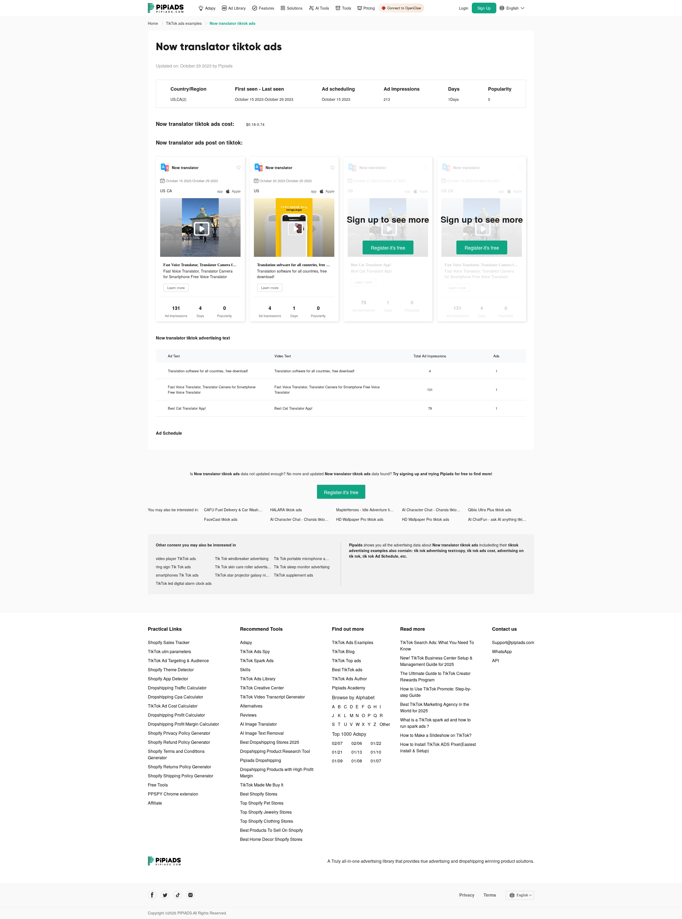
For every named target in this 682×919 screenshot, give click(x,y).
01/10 (376, 752)
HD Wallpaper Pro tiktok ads (359, 519)
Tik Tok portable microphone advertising (303, 558)
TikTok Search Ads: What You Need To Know (437, 645)
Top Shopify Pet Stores (261, 803)
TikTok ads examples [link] (184, 23)
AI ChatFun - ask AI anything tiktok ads (501, 519)
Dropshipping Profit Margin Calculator (183, 724)
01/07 (376, 761)
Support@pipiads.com (513, 642)
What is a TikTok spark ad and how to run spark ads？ (435, 723)
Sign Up (484, 8)
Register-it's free (388, 247)
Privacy (466, 895)
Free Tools (158, 785)
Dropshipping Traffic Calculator (177, 688)
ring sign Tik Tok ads (173, 566)
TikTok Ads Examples (352, 642)
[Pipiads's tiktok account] (177, 895)
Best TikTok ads (347, 669)
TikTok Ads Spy (255, 651)
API (495, 660)
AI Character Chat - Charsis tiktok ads (434, 509)
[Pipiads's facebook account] (152, 895)
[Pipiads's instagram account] (190, 895)
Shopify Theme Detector (171, 669)
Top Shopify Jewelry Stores (266, 812)
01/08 (356, 761)
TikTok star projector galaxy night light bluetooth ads (244, 575)
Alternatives (251, 706)
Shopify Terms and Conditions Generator (176, 754)
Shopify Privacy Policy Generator (179, 733)
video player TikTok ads (176, 558)
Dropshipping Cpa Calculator (175, 697)
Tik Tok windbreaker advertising (242, 558)
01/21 (337, 752)
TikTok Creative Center (262, 688)
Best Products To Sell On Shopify (271, 830)
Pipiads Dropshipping (260, 760)
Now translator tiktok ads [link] (232, 23)
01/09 (337, 761)
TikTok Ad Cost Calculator (172, 706)
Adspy (246, 642)
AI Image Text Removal (262, 733)
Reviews (248, 715)
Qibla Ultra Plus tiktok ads (489, 509)
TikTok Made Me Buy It (261, 785)
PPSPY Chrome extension (173, 794)
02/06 (356, 743)
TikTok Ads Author (349, 679)
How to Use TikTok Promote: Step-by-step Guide (435, 692)
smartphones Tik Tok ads (177, 575)
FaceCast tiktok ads (220, 519)
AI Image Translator (258, 724)
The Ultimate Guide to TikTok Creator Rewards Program (435, 676)
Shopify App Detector (168, 679)
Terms (490, 895)
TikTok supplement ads (293, 575)
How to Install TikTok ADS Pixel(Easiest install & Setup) (438, 747)
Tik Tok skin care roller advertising (244, 566)
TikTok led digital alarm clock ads (184, 583)
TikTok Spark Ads (257, 660)
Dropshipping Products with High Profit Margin (276, 772)
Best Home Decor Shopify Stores (271, 839)
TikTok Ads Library (257, 679)
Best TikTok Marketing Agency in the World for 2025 (434, 707)
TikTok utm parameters (169, 651)
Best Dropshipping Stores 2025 (269, 742)
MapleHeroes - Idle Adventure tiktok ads (369, 509)
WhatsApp (502, 651)
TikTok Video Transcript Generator (272, 697)
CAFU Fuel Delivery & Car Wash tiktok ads (237, 509)
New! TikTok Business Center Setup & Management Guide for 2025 (436, 661)
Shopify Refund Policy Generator (179, 742)
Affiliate (155, 803)
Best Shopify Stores (258, 794)
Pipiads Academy (348, 688)
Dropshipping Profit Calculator (176, 715)
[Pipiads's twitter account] (165, 895)
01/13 (356, 752)
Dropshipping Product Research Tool (275, 751)
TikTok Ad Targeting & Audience (178, 660)
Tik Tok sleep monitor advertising (302, 566)
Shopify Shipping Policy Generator (180, 776)
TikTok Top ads (346, 660)
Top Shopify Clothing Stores (266, 821)
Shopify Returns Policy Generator (179, 767)
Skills (245, 669)
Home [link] (153, 23)
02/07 (337, 743)
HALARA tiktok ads (286, 509)
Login (463, 8)
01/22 (376, 743)
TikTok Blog (343, 651)
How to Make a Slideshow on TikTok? (436, 735)
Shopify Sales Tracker (168, 642)
